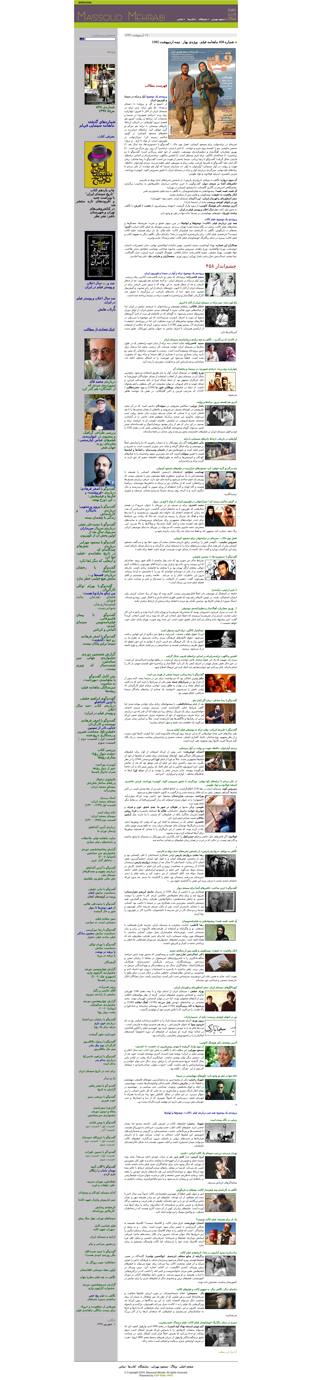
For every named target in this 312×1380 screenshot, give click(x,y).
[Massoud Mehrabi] (218, 21)
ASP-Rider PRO (163, 1375)
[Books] (191, 21)
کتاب (132, 1366)
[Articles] (181, 21)
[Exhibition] (203, 21)
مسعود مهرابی (160, 1366)
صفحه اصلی (186, 1366)
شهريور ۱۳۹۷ (106, 1324)
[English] (232, 11)
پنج (105, 283)
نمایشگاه (143, 1366)
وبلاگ (173, 1366)
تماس (122, 1366)
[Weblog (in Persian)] (232, 19)
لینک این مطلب (227, 1351)
